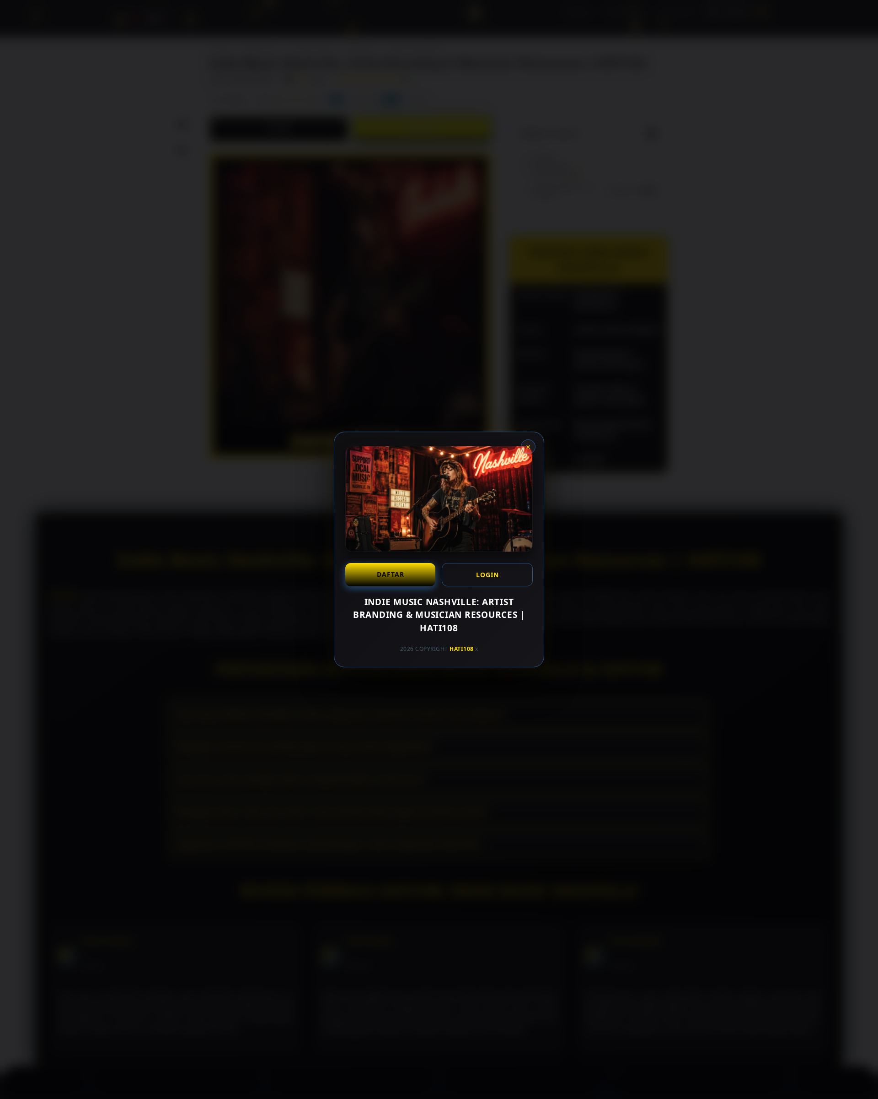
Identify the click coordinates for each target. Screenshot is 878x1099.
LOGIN (487, 574)
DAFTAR (390, 574)
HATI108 (462, 649)
